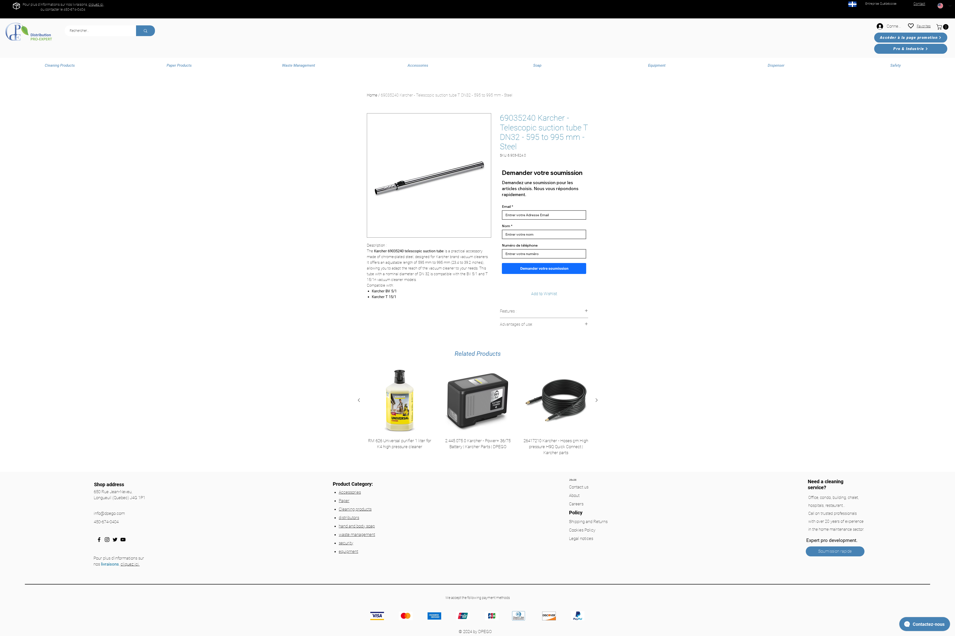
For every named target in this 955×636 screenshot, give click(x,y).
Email (506, 206)
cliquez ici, (96, 4)
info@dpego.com (109, 513)
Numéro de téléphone (520, 245)
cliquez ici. (130, 564)
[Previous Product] (359, 400)
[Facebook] (99, 539)
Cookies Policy (582, 530)
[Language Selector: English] (944, 5)
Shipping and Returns (588, 521)
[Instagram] (107, 539)
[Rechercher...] (145, 30)
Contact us (578, 486)
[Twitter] (115, 539)
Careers (576, 503)
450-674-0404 (74, 9)
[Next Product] (597, 400)
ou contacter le (52, 9)
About (574, 495)
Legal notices (581, 538)
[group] (478, 418)
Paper (344, 500)
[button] (943, 27)
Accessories (350, 492)
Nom (506, 226)
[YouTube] (123, 539)
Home (372, 95)
